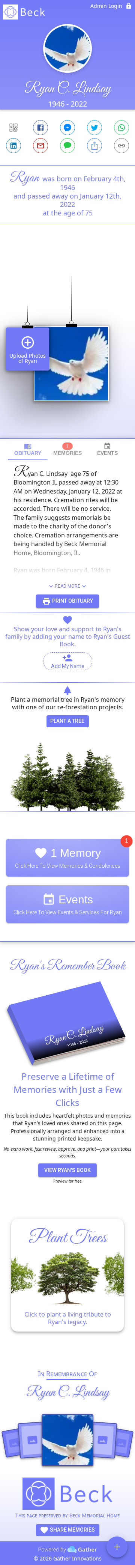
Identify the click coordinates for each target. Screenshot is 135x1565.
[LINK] (121, 145)
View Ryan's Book (67, 1170)
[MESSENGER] (67, 127)
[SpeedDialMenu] (117, 1546)
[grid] (67, 343)
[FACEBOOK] (40, 127)
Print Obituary (72, 601)
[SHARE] (94, 145)
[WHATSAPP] (121, 127)
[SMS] (67, 145)
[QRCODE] (13, 127)
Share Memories (72, 1530)
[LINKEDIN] (13, 145)
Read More (67, 586)
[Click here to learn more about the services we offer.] (67, 1495)
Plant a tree (67, 721)
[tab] (28, 449)
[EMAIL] (40, 145)
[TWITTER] (94, 127)
